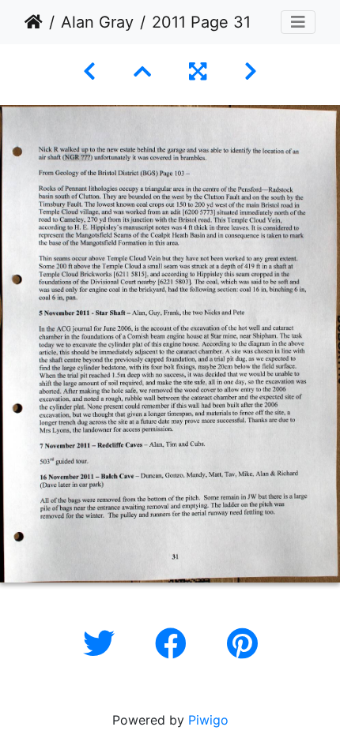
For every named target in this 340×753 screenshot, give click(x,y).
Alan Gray (97, 22)
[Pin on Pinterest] (242, 643)
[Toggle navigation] (298, 22)
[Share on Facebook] (175, 643)
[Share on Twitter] (103, 643)
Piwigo (208, 720)
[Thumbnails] (142, 71)
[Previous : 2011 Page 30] (89, 71)
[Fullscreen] (197, 71)
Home (34, 22)
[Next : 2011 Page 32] (250, 71)
